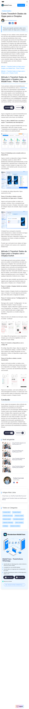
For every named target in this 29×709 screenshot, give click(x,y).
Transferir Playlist (16, 512)
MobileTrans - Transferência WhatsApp (12, 560)
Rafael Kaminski (13, 20)
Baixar (7, 107)
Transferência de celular (18, 519)
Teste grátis (9, 577)
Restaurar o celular (19, 515)
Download (21, 5)
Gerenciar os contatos (15, 526)
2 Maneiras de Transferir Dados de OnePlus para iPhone (14, 499)
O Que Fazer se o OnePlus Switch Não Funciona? (14, 496)
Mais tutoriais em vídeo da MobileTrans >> (14, 584)
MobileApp (5, 526)
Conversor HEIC (6, 512)
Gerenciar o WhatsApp (8, 522)
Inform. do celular (19, 522)
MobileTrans (23, 88)
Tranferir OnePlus (6, 11)
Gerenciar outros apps (7, 515)
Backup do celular (6, 519)
